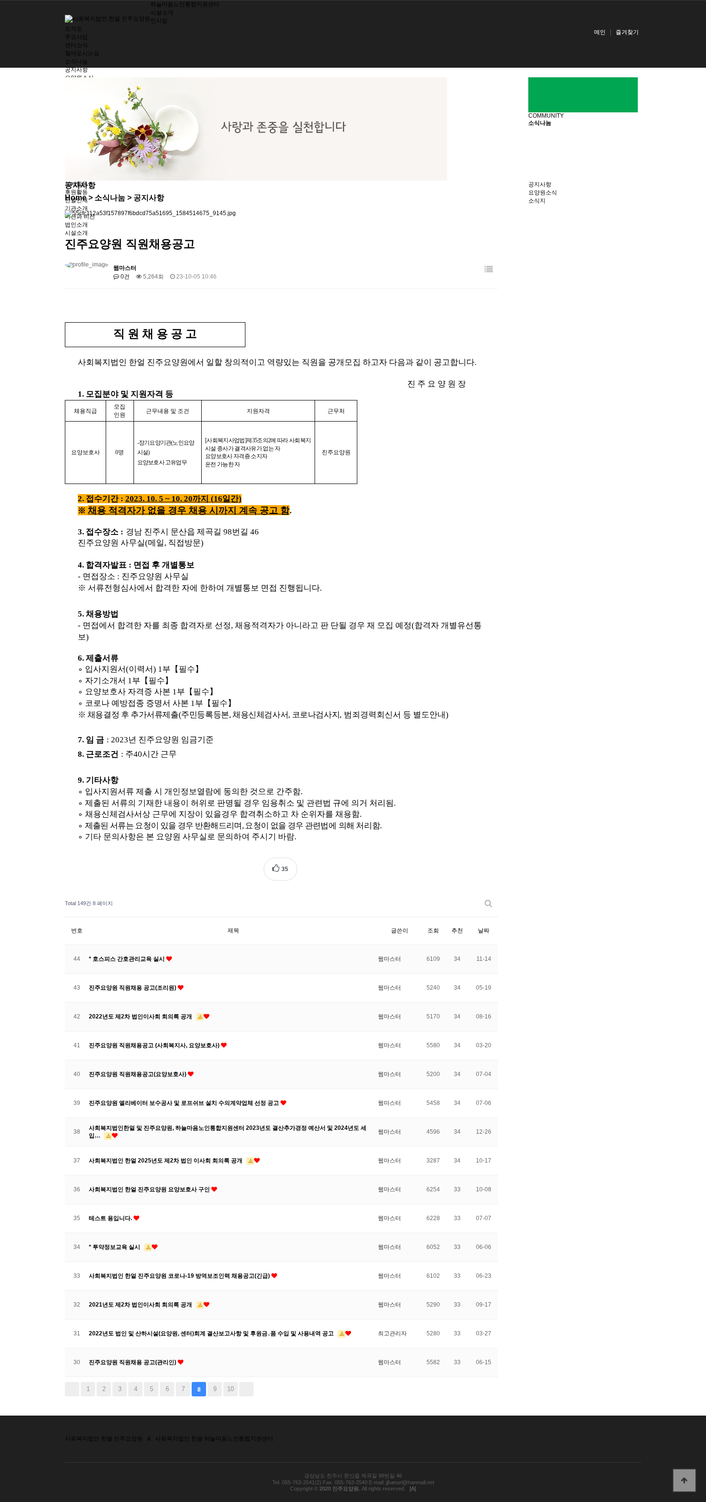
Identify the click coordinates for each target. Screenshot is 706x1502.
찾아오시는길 (82, 53)
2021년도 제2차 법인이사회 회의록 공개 (141, 1304)
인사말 (159, 20)
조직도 (73, 28)
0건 (124, 276)
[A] (413, 1488)
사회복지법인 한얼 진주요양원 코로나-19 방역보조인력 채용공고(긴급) (180, 1275)
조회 (433, 930)
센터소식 (76, 45)
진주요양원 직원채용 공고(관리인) (133, 1362)
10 (230, 1389)
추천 (457, 930)
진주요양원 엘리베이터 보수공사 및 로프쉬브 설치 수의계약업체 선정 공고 (184, 1103)
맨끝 (246, 1389)
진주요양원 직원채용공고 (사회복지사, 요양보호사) (155, 1045)
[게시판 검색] (488, 903)
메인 (600, 32)
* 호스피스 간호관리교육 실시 (127, 959)
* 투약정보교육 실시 (115, 1247)
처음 (72, 1389)
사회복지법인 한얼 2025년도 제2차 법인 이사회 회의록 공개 (166, 1160)
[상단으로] (684, 1480)
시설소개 (161, 12)
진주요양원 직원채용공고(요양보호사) (138, 1074)
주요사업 (76, 37)
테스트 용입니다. (111, 1218)
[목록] (489, 269)
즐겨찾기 (627, 32)
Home (75, 198)
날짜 (483, 930)
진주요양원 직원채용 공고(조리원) (133, 987)
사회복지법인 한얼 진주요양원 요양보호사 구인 (150, 1189)
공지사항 (76, 69)
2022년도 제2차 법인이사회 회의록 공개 (141, 1016)
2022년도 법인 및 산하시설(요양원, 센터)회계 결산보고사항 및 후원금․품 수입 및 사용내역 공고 (212, 1333)
